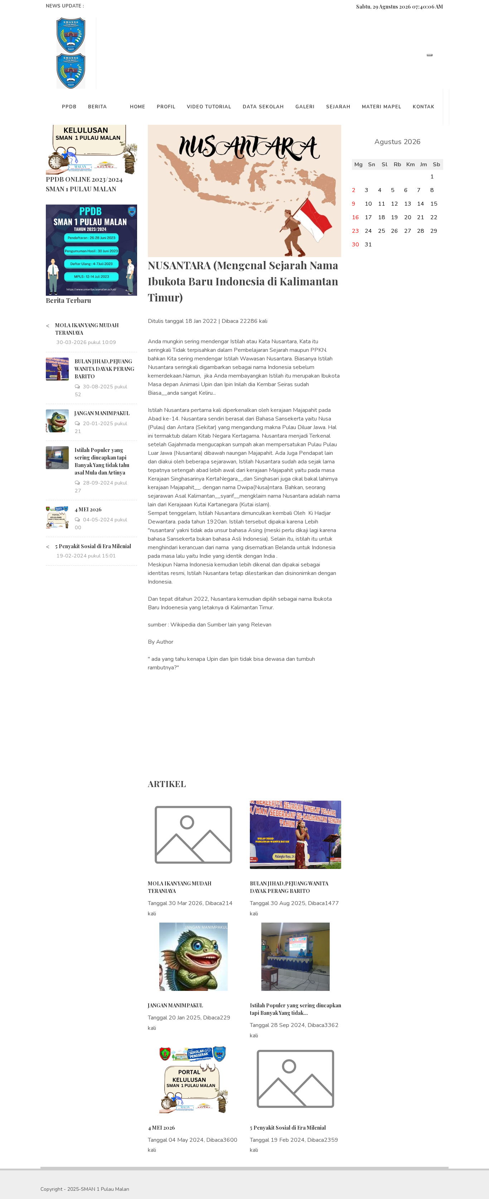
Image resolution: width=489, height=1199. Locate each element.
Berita (97, 107)
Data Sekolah (263, 107)
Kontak (424, 107)
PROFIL (166, 107)
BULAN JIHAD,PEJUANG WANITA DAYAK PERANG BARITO (104, 369)
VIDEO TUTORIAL (209, 107)
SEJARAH (338, 107)
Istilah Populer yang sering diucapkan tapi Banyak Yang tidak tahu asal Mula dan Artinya (101, 461)
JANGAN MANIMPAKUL (102, 413)
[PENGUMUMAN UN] (91, 128)
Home (137, 107)
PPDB (69, 107)
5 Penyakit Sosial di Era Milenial (93, 546)
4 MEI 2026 (88, 509)
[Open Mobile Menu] (429, 55)
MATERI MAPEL (381, 107)
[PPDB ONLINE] (91, 250)
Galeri (305, 107)
